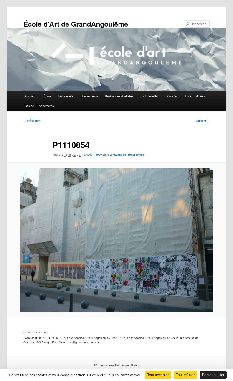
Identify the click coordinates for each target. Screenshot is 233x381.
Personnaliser (213, 375)
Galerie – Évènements (39, 106)
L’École (46, 96)
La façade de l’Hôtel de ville (127, 154)
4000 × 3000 (94, 154)
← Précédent (31, 121)
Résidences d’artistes (119, 96)
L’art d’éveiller (149, 96)
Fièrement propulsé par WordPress (116, 365)
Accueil (29, 96)
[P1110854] (116, 240)
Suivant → (203, 121)
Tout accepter (158, 375)
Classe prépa (89, 96)
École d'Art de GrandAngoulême (75, 24)
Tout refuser (185, 375)
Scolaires (171, 96)
